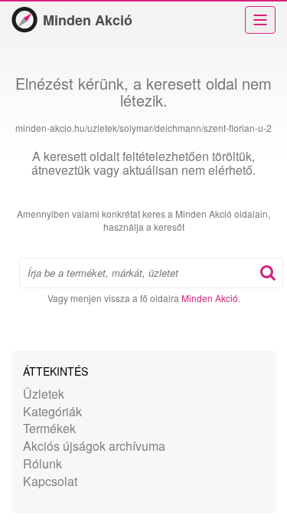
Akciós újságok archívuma (94, 446)
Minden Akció (87, 20)
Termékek (49, 428)
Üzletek (43, 393)
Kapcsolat (50, 481)
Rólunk (42, 463)
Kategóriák (52, 411)
